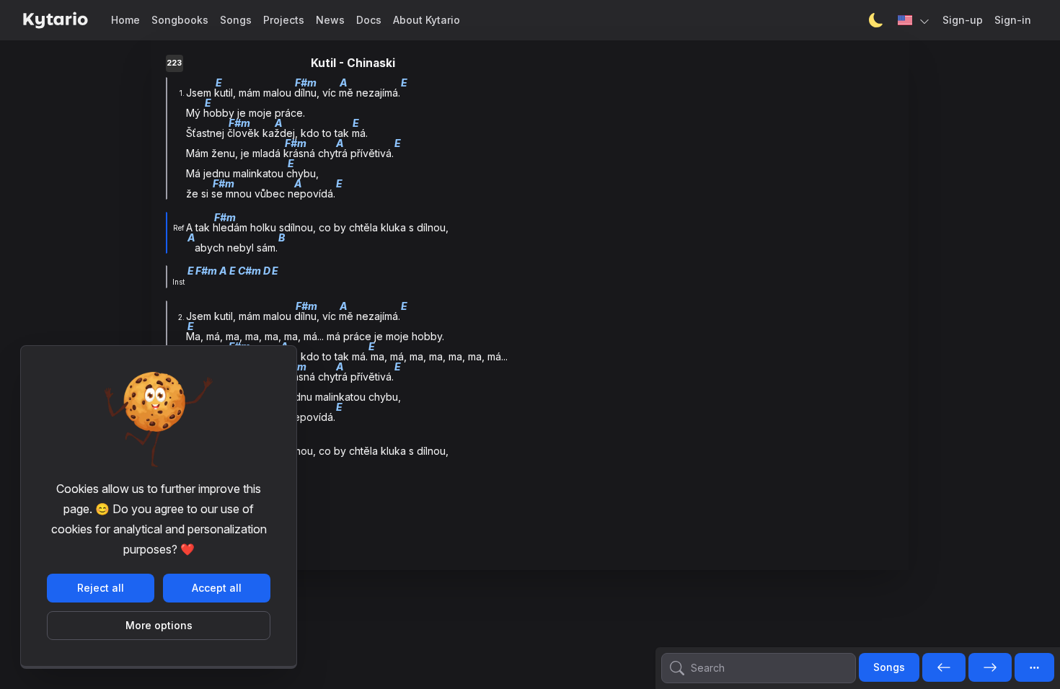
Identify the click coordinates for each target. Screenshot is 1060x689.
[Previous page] (944, 668)
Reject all (100, 588)
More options (159, 625)
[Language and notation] (914, 20)
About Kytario (426, 20)
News (330, 20)
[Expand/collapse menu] (1034, 667)
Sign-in (1012, 20)
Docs (368, 20)
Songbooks (179, 20)
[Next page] (990, 668)
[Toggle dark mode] (876, 20)
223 (174, 63)
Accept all (217, 588)
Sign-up (962, 20)
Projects (283, 20)
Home (125, 20)
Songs (236, 20)
